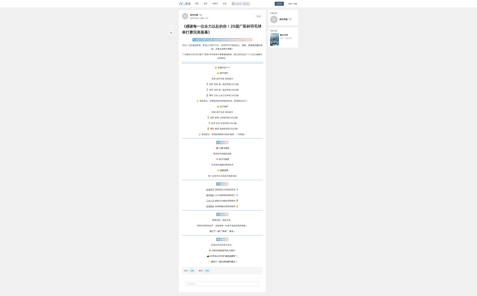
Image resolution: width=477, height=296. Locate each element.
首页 (197, 3)
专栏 (205, 3)
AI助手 (215, 3)
